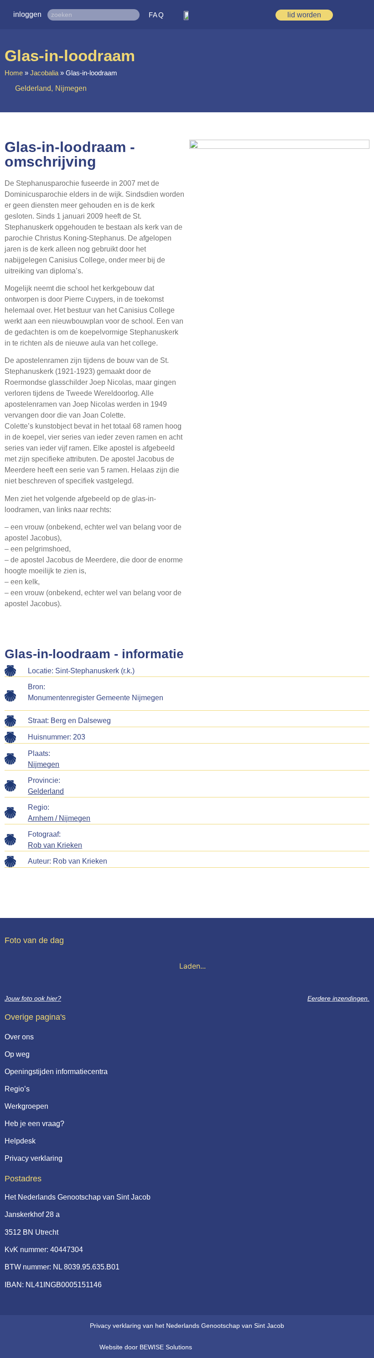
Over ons (19, 1037)
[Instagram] (242, 1347)
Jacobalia (44, 73)
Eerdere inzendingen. (338, 998)
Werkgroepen (26, 1106)
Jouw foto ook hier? (33, 998)
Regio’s (17, 1089)
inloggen (27, 14)
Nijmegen (43, 764)
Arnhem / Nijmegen (59, 818)
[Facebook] (227, 1347)
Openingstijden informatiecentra (56, 1071)
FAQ (157, 15)
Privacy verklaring (33, 1158)
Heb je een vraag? (34, 1123)
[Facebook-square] (212, 1347)
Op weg (17, 1054)
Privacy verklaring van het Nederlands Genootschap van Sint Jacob (187, 1325)
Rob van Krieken (55, 845)
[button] (364, 14)
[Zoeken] (134, 15)
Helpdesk (20, 1141)
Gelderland (46, 791)
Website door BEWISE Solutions (145, 1347)
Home (14, 73)
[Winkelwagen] (350, 14)
